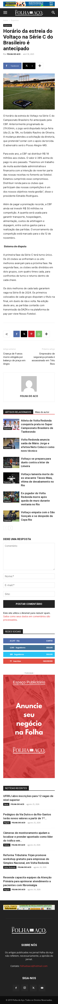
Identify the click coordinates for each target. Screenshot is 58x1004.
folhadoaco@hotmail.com (34, 966)
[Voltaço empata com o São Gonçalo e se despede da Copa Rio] (11, 516)
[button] (5, 12)
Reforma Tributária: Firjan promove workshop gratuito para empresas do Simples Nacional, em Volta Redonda (26, 858)
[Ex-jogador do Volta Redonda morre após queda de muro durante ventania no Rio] (11, 497)
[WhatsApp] (39, 334)
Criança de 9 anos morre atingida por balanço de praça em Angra (14, 358)
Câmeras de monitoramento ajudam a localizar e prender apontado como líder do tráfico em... (28, 836)
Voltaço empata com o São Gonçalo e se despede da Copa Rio (38, 516)
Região (7, 823)
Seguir (49, 647)
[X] (24, 334)
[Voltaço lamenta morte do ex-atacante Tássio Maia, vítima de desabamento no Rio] (11, 478)
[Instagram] (24, 988)
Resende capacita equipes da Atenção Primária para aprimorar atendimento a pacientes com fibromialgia (27, 881)
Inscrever (48, 661)
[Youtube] (42, 988)
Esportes (15, 20)
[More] (39, 66)
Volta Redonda (9, 867)
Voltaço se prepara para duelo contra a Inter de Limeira (36, 462)
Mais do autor (42, 412)
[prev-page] (5, 528)
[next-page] (10, 528)
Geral (6, 804)
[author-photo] (29, 391)
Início (5, 20)
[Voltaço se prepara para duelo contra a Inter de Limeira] (11, 462)
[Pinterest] (31, 334)
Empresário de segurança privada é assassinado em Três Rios (43, 358)
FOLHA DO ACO (13, 54)
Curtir (49, 641)
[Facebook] (16, 334)
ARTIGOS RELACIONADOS (18, 412)
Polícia (6, 845)
